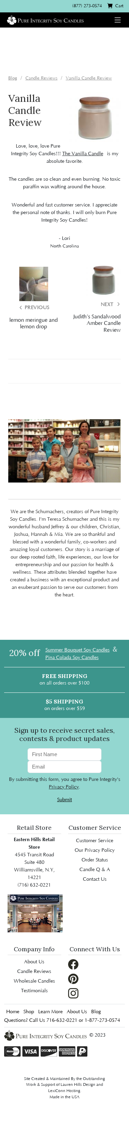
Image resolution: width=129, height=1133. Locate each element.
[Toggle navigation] (117, 19)
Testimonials (34, 991)
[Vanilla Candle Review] (95, 118)
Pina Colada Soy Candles (72, 657)
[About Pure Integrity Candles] (35, 913)
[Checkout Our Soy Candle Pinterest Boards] (73, 979)
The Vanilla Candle (82, 154)
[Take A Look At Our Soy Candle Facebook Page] (73, 964)
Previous (36, 307)
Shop (28, 1012)
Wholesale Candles (34, 981)
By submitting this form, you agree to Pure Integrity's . (64, 783)
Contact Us (95, 879)
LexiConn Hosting (64, 1091)
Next (108, 304)
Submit (64, 800)
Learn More (50, 1012)
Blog (96, 1012)
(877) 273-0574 (87, 5)
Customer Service (94, 841)
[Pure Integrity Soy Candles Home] (45, 19)
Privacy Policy (64, 787)
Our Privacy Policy (95, 850)
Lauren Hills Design (78, 1084)
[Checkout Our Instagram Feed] (73, 993)
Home (12, 1012)
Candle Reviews (34, 971)
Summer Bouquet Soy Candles (77, 650)
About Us (34, 962)
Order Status (95, 860)
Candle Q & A (94, 869)
